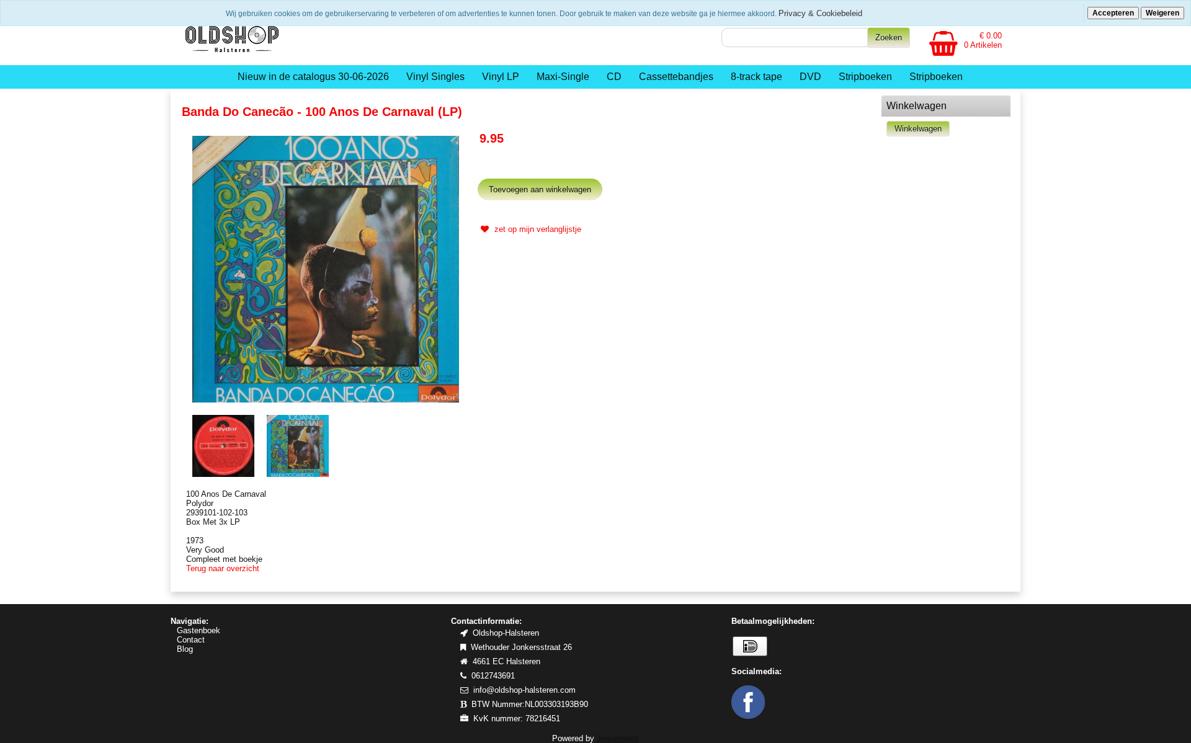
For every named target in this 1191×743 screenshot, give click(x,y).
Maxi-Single (563, 76)
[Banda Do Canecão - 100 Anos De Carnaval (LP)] (325, 268)
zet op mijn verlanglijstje (536, 229)
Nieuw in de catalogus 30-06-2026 (313, 76)
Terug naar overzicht (222, 568)
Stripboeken (865, 76)
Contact (191, 639)
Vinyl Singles (435, 76)
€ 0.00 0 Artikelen (983, 40)
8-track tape (756, 76)
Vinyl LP (500, 76)
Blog (185, 649)
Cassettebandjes (676, 76)
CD (614, 76)
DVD (810, 76)
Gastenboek (198, 630)
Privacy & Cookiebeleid (820, 13)
